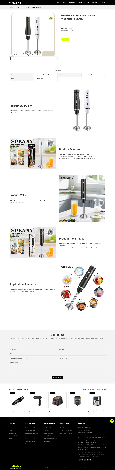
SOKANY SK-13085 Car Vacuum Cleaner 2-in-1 (37, 411)
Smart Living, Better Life (15, 468)
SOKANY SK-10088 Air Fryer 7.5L (56, 411)
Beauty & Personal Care (88, 389)
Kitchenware (97, 389)
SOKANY (11, 7)
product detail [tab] (57, 70)
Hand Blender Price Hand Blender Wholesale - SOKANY (28, 7)
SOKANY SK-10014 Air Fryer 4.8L (76, 411)
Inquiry (65, 39)
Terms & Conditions (101, 467)
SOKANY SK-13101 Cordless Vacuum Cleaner (16, 411)
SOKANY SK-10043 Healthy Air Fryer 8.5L (97, 411)
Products (104, 389)
